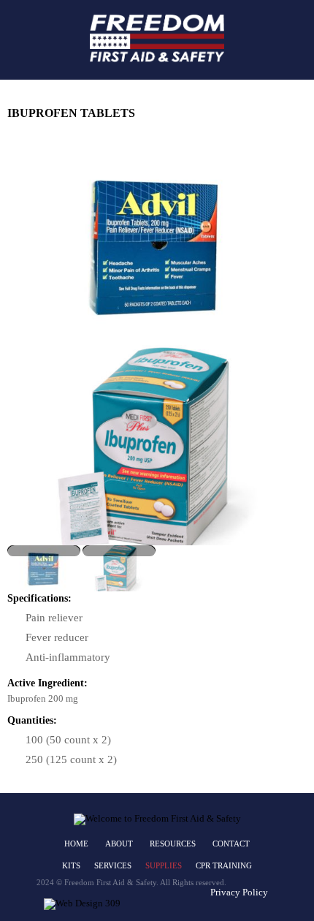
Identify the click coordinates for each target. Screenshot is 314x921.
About (119, 843)
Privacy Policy (239, 892)
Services (112, 865)
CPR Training (224, 865)
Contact (231, 843)
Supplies (163, 865)
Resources (173, 843)
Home (76, 843)
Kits (71, 865)
